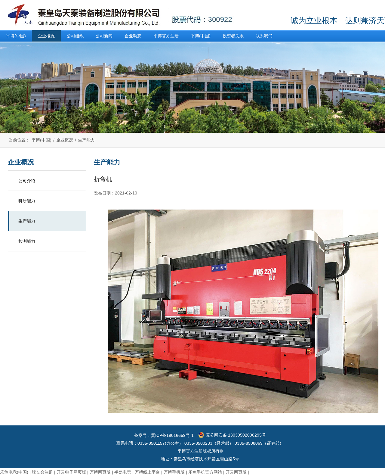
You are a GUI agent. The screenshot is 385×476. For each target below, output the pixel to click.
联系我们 (264, 35)
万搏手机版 (174, 472)
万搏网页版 (100, 472)
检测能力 (26, 241)
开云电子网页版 (71, 472)
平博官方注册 (166, 35)
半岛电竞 (122, 472)
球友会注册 (42, 472)
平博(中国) (16, 35)
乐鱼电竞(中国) (14, 472)
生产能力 (86, 140)
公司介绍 (26, 180)
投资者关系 (233, 35)
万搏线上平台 (147, 472)
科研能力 (26, 200)
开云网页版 (236, 472)
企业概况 (46, 35)
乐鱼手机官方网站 (205, 472)
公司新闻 (104, 35)
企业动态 (133, 35)
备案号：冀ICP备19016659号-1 (164, 435)
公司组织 (75, 35)
